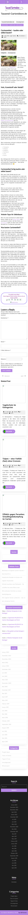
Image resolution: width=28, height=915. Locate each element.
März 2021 (5, 679)
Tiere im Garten (6, 755)
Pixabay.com (12, 67)
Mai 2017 (4, 693)
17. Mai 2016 (8, 411)
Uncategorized (20, 22)
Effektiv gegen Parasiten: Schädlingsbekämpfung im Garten (14, 516)
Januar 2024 (5, 652)
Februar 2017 (5, 703)
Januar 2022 (5, 666)
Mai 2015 (4, 738)
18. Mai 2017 (8, 465)
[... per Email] (21, 299)
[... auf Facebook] (7, 299)
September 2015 (6, 724)
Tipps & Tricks (6, 759)
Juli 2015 (4, 731)
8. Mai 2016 (6, 35)
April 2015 (5, 741)
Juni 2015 (4, 734)
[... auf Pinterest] (15, 299)
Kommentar (4, 318)
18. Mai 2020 (8, 523)
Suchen (14, 552)
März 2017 (5, 700)
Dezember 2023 (6, 655)
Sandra (14, 35)
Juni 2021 (4, 676)
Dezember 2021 (6, 669)
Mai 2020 (4, 686)
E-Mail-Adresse (6, 350)
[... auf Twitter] (9, 299)
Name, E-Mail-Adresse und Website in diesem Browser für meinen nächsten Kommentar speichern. (12, 365)
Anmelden (14, 882)
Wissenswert (6, 766)
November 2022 (6, 659)
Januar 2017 (5, 707)
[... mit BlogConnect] (14, 302)
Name (3, 341)
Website (3, 359)
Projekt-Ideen (6, 752)
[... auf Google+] (12, 299)
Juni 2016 (4, 710)
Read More (10, 431)
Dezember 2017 (6, 690)
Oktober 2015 (6, 721)
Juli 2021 (4, 672)
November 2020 (6, 683)
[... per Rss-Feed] (18, 299)
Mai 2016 (4, 714)
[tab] (7, 2)
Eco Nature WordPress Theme (9, 912)
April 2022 (5, 662)
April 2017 (5, 697)
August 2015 (5, 727)
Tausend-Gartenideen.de (14, 13)
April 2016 (5, 717)
